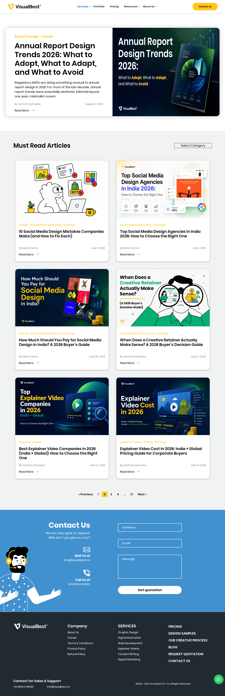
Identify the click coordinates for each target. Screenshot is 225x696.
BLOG (173, 647)
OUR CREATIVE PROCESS (188, 640)
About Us (148, 6)
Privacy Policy (77, 648)
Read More (22, 110)
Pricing (114, 6)
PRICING (175, 626)
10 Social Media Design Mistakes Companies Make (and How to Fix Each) (61, 234)
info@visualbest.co (77, 560)
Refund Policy (76, 654)
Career (72, 638)
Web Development (130, 643)
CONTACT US (179, 661)
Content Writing (128, 654)
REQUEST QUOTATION (186, 654)
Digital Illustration (129, 638)
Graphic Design (128, 632)
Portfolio (99, 6)
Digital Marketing (129, 659)
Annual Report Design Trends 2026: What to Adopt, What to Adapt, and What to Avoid (56, 59)
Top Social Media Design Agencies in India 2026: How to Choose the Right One (160, 234)
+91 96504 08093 (78, 584)
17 (131, 494)
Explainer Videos (128, 648)
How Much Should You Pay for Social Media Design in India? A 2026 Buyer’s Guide (60, 342)
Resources (130, 6)
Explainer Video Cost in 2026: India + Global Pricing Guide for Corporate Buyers (161, 451)
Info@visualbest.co (58, 687)
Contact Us (205, 6)
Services (82, 6)
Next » (142, 494)
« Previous (86, 494)
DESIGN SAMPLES (182, 633)
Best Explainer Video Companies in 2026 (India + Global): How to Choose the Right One (58, 453)
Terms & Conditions (80, 643)
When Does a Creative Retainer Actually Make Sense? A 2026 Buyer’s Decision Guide (161, 342)
